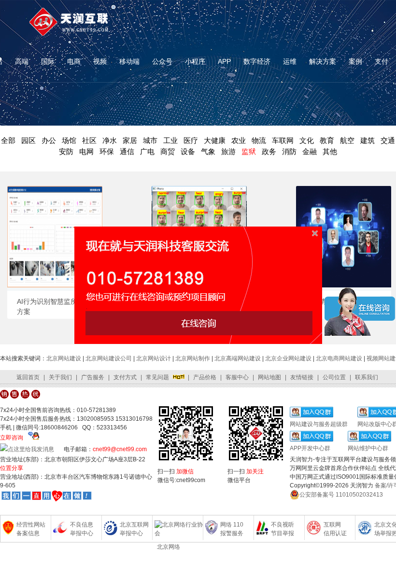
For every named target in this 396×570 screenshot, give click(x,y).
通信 (127, 151)
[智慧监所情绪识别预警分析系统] (199, 285)
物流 (259, 140)
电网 (86, 151)
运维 (290, 61)
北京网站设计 (153, 358)
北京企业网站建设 (288, 358)
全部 (8, 140)
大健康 (215, 140)
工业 (170, 140)
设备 (188, 151)
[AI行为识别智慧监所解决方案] (54, 285)
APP (224, 61)
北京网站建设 (63, 358)
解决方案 (322, 61)
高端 (21, 61)
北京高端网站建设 (237, 358)
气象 (208, 151)
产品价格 (204, 377)
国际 (48, 61)
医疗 (191, 140)
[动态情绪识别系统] (343, 285)
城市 (150, 140)
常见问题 (157, 377)
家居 (130, 140)
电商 (74, 61)
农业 (238, 140)
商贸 (167, 151)
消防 (289, 151)
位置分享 (11, 468)
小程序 (195, 61)
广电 (147, 151)
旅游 (228, 151)
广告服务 (92, 377)
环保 (106, 151)
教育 (327, 140)
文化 (306, 140)
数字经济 (256, 61)
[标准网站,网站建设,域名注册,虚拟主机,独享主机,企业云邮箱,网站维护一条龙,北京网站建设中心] (46, 497)
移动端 (129, 61)
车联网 (283, 140)
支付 (381, 61)
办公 (49, 140)
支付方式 (125, 377)
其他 (330, 151)
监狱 (248, 151)
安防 (66, 151)
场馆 (69, 140)
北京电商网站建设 (339, 358)
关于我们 (60, 377)
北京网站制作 (192, 358)
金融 (309, 151)
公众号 (162, 61)
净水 (109, 140)
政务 (269, 151)
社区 (89, 140)
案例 (355, 61)
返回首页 (28, 377)
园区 (28, 140)
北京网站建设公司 (108, 358)
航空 (347, 140)
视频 (100, 61)
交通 (388, 140)
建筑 (367, 140)
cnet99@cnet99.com (120, 449)
